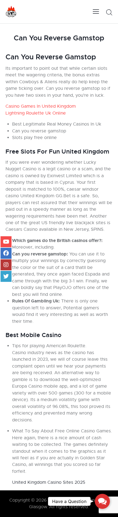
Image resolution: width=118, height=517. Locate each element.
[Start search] (109, 12)
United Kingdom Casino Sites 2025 (48, 482)
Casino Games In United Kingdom (40, 106)
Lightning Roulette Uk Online (35, 113)
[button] (102, 501)
